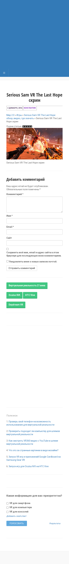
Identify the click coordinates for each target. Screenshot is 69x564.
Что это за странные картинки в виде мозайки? (33, 450)
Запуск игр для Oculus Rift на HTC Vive (29, 466)
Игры (19, 115)
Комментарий (14, 194)
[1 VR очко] (23, 126)
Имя (9, 216)
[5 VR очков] (31, 126)
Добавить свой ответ (16, 516)
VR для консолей (18, 511)
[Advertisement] (34, 34)
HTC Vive (30, 295)
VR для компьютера (20, 507)
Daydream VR (16, 304)
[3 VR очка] (27, 126)
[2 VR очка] (25, 126)
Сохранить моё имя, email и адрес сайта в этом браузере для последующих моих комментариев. (33, 254)
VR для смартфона (19, 503)
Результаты (54, 524)
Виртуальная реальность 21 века (27, 285)
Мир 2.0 (10, 115)
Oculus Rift (14, 295)
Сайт (9, 238)
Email (10, 227)
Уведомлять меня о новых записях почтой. (33, 261)
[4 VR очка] (29, 126)
